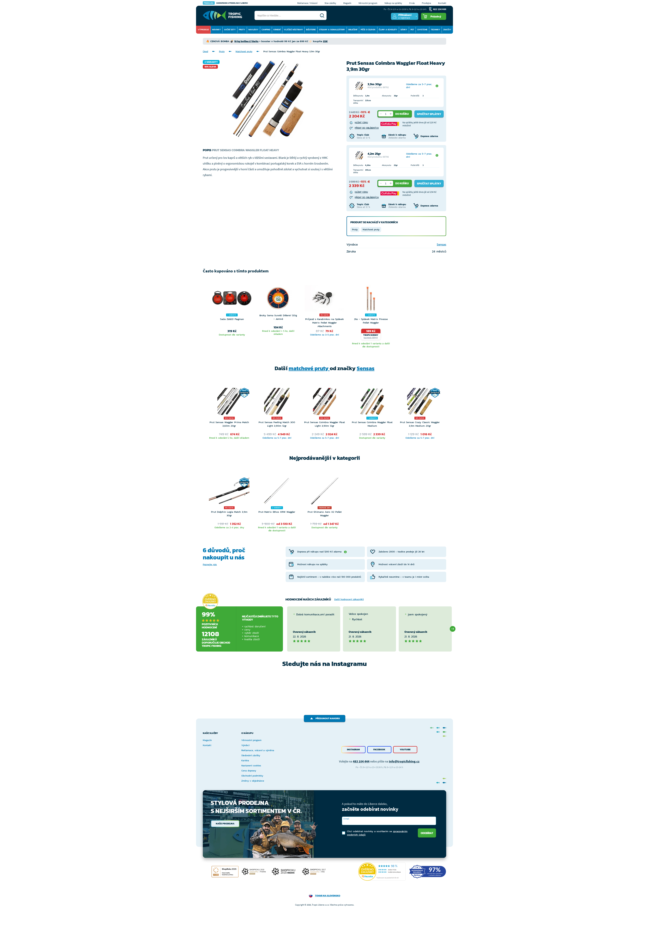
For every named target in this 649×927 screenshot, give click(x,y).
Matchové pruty (244, 51)
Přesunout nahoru (328, 718)
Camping (266, 29)
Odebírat (427, 833)
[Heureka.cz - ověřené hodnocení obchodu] (210, 601)
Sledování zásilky (250, 755)
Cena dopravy (248, 770)
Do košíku (402, 114)
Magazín (347, 3)
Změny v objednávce (252, 781)
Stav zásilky (330, 3)
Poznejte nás (210, 564)
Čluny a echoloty (388, 29)
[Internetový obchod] (222, 15)
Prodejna (426, 3)
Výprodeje (203, 29)
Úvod (205, 51)
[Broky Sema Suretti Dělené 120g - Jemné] (278, 299)
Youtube (405, 749)
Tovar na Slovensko (327, 895)
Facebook (379, 749)
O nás (412, 3)
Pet (412, 29)
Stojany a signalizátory (332, 29)
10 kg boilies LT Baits (246, 41)
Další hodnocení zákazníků (349, 599)
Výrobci (245, 745)
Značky (447, 29)
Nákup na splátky (393, 3)
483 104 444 (361, 761)
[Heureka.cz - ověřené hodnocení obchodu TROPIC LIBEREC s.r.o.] (382, 872)
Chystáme (422, 29)
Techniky (435, 29)
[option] (232, 317)
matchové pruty (309, 368)
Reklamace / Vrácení (307, 3)
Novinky (216, 29)
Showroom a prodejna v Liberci (226, 3)
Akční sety (230, 29)
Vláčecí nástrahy (293, 29)
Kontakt (442, 3)
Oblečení (352, 29)
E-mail (346, 818)
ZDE (325, 41)
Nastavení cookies (251, 765)
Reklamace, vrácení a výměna (257, 750)
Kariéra (245, 760)
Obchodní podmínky (252, 776)
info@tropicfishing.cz (404, 761)
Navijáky (253, 29)
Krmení (277, 29)
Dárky (404, 29)
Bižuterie (311, 29)
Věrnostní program (367, 3)
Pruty (242, 29)
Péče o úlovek (368, 29)
